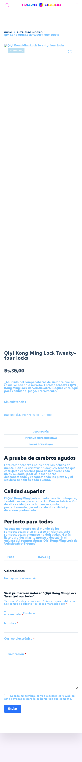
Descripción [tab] (41, 431)
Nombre (11, 623)
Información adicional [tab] (41, 437)
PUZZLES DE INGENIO (37, 415)
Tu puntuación (13, 613)
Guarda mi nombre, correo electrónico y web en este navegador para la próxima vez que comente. (39, 697)
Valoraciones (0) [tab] (41, 444)
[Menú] (76, 5)
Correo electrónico (19, 638)
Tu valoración (15, 653)
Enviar (12, 708)
